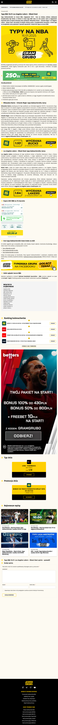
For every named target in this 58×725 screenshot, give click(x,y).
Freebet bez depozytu (29, 698)
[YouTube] (35, 687)
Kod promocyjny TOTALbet (29, 720)
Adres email (32, 584)
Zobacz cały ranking (29, 346)
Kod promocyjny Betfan (29, 712)
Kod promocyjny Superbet (29, 716)
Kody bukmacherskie (29, 710)
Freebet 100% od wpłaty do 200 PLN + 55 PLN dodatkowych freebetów (25, 335)
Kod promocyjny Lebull (29, 718)
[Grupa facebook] (31, 687)
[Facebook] (22, 687)
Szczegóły (29, 497)
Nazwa (4, 584)
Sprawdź (53, 323)
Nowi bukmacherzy (29, 703)
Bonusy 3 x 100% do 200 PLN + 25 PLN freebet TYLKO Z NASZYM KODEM (24, 323)
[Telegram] (26, 687)
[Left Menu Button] (2, 2)
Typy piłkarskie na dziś (9, 248)
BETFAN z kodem (52, 64)
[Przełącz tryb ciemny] (55, 2)
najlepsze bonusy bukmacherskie (33, 256)
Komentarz (5, 569)
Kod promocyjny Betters (29, 723)
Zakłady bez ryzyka (29, 696)
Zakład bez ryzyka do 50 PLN (14, 329)
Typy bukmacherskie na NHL (10, 250)
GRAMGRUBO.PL (4, 7)
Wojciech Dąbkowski (8, 286)
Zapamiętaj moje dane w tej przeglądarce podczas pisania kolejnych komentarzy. (24, 590)
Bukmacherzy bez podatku (29, 701)
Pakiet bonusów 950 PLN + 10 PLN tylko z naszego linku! (21, 341)
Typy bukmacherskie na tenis (11, 252)
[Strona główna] (29, 2)
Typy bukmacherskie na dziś (16, 7)
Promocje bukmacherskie (29, 694)
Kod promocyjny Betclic (29, 714)
